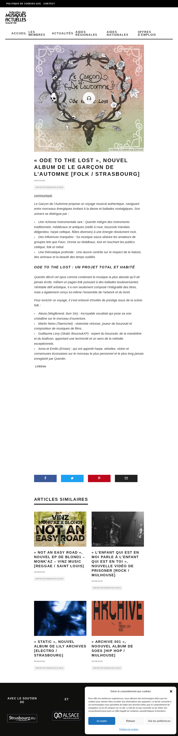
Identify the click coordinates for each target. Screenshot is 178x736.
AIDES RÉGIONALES (86, 33)
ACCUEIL (18, 33)
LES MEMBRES (37, 33)
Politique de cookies (128, 729)
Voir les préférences (159, 720)
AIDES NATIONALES (117, 33)
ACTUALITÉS (62, 33)
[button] (171, 691)
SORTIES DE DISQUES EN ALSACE (49, 187)
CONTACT (49, 3)
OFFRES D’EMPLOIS (147, 33)
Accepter (102, 720)
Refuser (130, 720)
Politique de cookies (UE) (23, 3)
